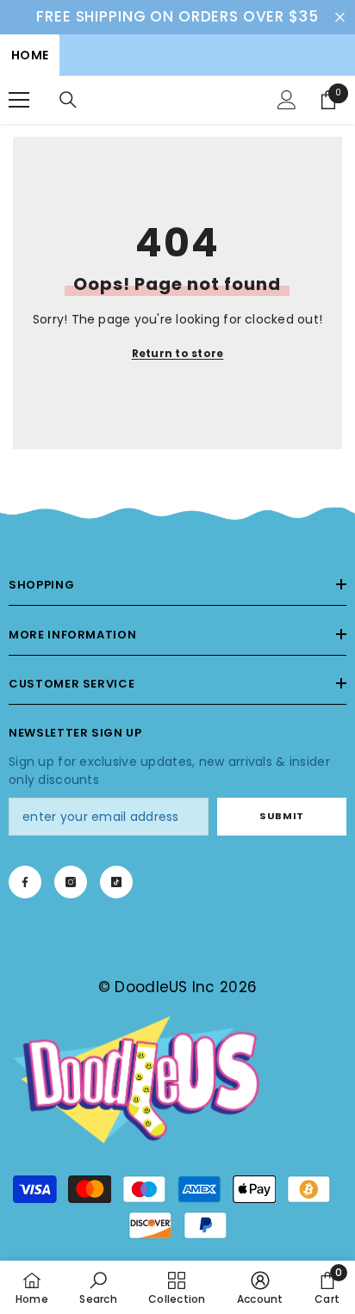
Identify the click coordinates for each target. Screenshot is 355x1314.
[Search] (68, 99)
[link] (177, 514)
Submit (281, 816)
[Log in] (286, 99)
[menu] (19, 99)
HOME (29, 55)
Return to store (178, 353)
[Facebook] (25, 882)
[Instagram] (70, 882)
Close (339, 16)
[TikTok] (116, 882)
